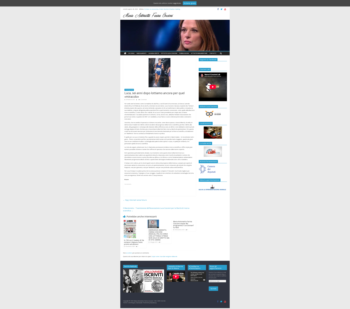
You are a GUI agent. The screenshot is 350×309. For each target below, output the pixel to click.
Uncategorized (129, 90)
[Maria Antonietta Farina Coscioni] (175, 21)
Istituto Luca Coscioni (169, 53)
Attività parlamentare (199, 53)
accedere (129, 253)
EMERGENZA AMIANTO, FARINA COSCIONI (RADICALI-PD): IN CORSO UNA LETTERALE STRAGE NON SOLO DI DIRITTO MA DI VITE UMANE (159, 235)
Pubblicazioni (184, 53)
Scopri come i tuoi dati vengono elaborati (164, 256)
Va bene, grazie (190, 3)
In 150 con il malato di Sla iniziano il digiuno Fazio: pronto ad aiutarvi (134, 242)
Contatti (213, 53)
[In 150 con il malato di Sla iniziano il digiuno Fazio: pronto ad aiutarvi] (130, 221)
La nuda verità (154, 53)
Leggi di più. (177, 3)
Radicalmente (141, 53)
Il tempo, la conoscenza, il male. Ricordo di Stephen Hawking (162, 9)
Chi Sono (131, 53)
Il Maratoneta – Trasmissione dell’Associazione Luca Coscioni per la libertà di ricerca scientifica (156, 209)
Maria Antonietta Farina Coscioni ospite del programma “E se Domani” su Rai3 (183, 224)
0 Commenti (143, 99)
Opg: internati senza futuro (135, 200)
